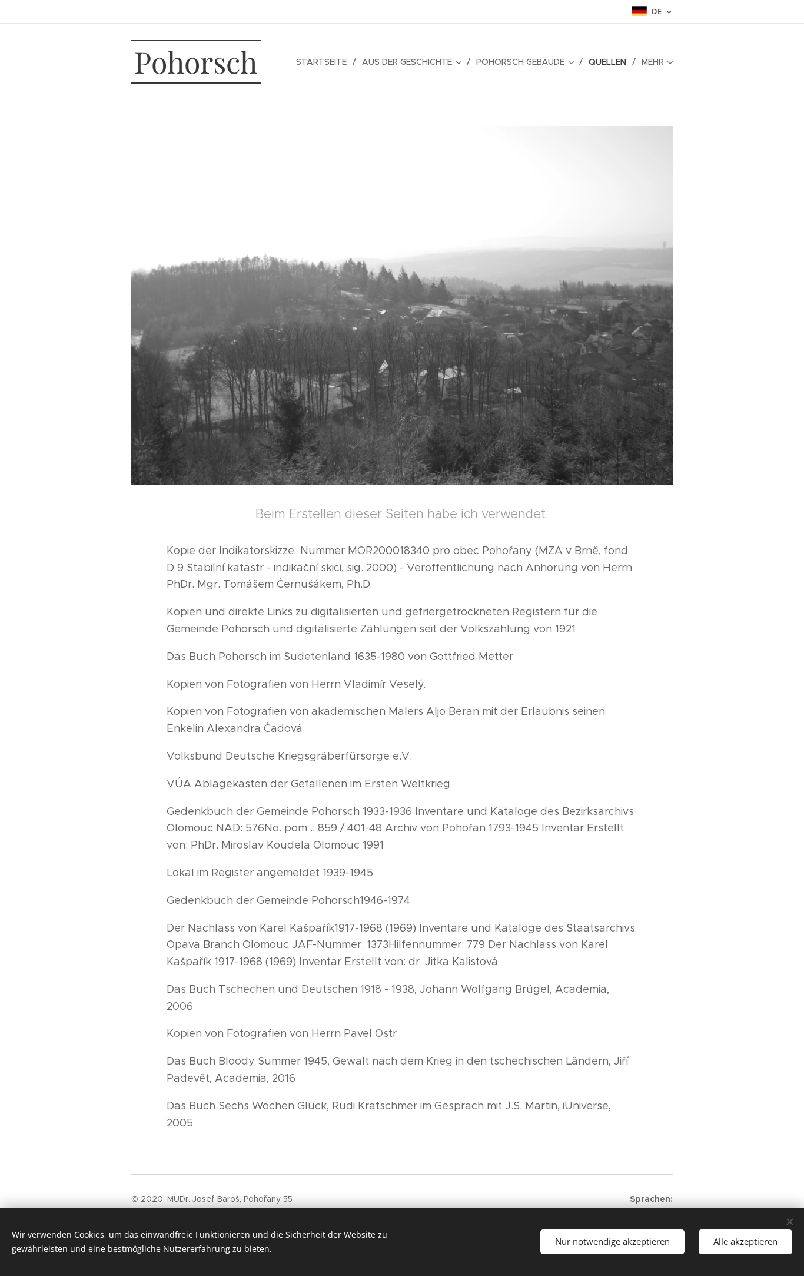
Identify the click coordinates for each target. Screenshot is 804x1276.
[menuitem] (324, 62)
